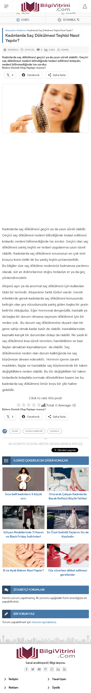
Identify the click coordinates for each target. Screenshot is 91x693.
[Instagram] (51, 669)
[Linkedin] (58, 669)
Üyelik (56, 687)
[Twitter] (32, 669)
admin (65, 49)
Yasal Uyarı (59, 679)
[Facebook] (26, 669)
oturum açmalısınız (44, 622)
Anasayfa (10, 30)
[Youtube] (39, 669)
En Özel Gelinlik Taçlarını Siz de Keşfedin (68, 534)
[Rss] (64, 669)
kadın (15, 431)
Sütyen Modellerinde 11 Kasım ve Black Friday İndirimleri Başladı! (23, 537)
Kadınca (21, 30)
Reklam (13, 687)
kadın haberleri (34, 431)
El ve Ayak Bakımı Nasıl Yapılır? (23, 570)
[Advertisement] (45, 180)
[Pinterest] (45, 669)
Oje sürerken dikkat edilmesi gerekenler (67, 573)
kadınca (54, 431)
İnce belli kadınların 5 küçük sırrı (23, 496)
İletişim (13, 679)
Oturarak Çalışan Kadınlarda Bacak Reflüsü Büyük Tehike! (68, 496)
